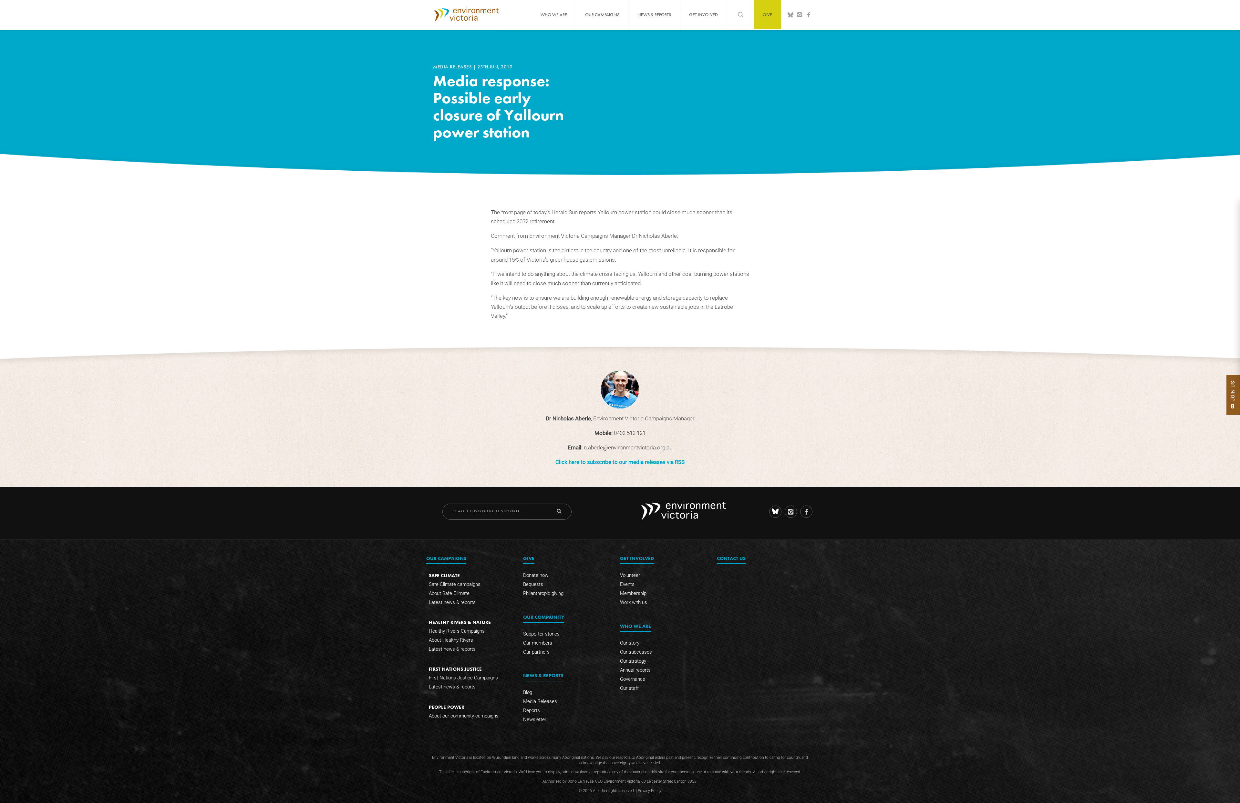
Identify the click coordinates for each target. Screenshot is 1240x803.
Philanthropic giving (543, 593)
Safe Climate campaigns (454, 584)
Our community (543, 617)
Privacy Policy (649, 790)
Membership (633, 593)
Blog (527, 692)
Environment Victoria (466, 14)
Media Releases (453, 67)
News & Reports (654, 14)
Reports (531, 710)
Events (627, 584)
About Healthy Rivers (451, 640)
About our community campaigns (464, 716)
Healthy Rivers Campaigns (457, 631)
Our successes (636, 652)
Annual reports (635, 670)
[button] (1233, 395)
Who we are (554, 14)
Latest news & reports (452, 602)
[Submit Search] (559, 511)
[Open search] (740, 14)
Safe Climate (444, 575)
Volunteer (630, 575)
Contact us (731, 558)
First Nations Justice (455, 669)
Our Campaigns (602, 14)
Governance (632, 679)
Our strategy (633, 661)
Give (767, 14)
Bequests (533, 584)
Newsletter (534, 719)
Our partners (536, 652)
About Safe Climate (449, 593)
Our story (629, 643)
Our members (537, 643)
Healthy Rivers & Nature (460, 622)
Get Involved (703, 14)
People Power (446, 707)
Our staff (629, 688)
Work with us (633, 602)
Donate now (535, 575)
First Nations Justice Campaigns (463, 678)
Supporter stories (541, 634)
